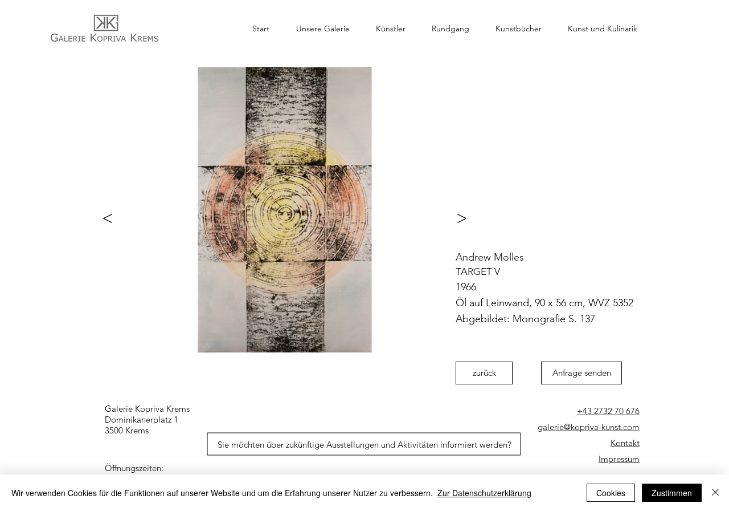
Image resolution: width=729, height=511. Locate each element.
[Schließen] (715, 493)
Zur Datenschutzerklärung (484, 492)
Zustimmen (672, 492)
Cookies (610, 492)
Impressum (619, 458)
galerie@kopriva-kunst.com (589, 426)
